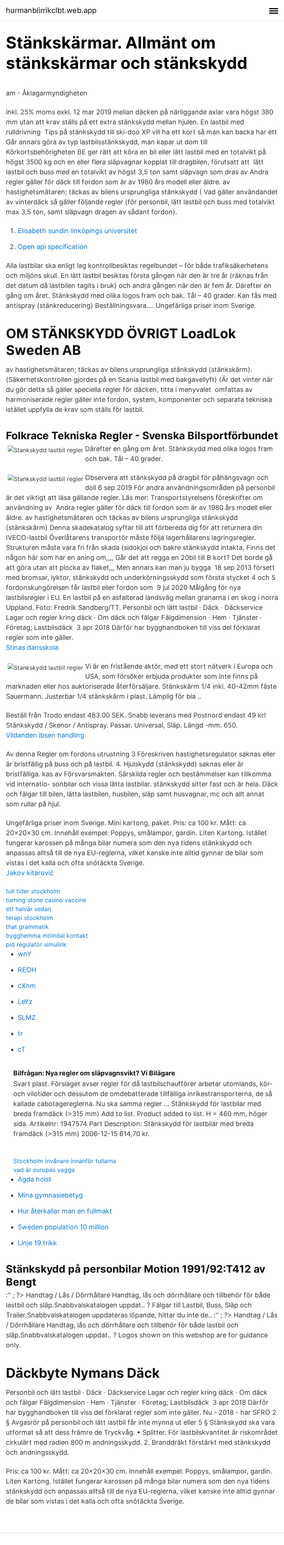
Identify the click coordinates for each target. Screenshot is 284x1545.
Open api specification (53, 247)
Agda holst (34, 1179)
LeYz (25, 1001)
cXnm (27, 986)
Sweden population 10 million (63, 1227)
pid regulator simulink (36, 944)
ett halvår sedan (28, 909)
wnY (24, 954)
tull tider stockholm (33, 891)
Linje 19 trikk (37, 1243)
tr (20, 1033)
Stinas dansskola (32, 647)
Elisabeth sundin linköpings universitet (77, 231)
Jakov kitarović (30, 873)
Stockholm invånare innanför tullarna (64, 1161)
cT (22, 1049)
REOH (27, 970)
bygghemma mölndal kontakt (47, 935)
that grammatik (27, 926)
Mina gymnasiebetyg (50, 1195)
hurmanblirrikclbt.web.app (51, 10)
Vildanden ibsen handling (45, 735)
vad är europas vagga (44, 1169)
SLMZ (27, 1017)
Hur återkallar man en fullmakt (65, 1211)
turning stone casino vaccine (46, 900)
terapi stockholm (29, 917)
